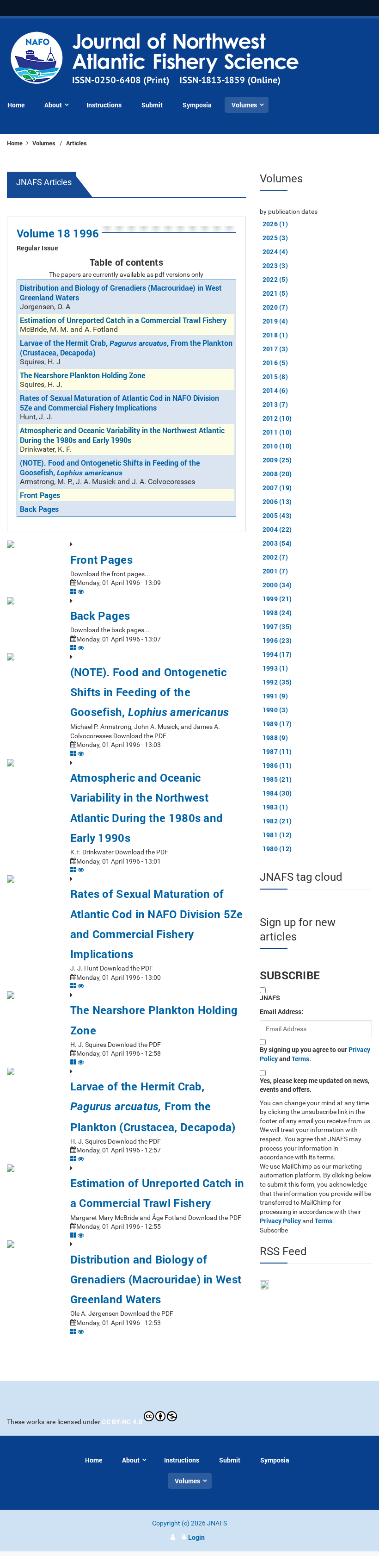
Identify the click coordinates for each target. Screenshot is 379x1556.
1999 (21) (277, 598)
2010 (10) (277, 446)
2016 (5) (275, 362)
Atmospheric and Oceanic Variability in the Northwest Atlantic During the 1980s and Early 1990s (122, 435)
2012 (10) (277, 418)
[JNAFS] (155, 59)
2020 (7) (275, 307)
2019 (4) (275, 321)
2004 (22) (277, 529)
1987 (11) (277, 751)
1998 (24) (277, 612)
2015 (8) (275, 376)
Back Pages (39, 509)
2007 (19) (277, 487)
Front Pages (40, 495)
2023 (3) (275, 265)
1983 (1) (275, 807)
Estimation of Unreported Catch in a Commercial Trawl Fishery (123, 320)
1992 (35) (277, 682)
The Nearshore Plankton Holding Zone (82, 375)
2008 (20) (277, 473)
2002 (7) (275, 557)
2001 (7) (275, 570)
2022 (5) (275, 279)
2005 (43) (277, 515)
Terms (300, 1058)
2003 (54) (277, 543)
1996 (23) (277, 640)
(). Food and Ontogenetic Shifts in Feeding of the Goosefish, (110, 467)
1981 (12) (277, 834)
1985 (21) (277, 779)
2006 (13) (277, 501)
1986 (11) (277, 765)
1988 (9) (275, 737)
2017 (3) (275, 348)
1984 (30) (277, 793)
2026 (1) (275, 223)
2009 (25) (277, 459)
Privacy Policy (280, 1220)
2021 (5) (275, 293)
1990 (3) (275, 709)
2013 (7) (275, 404)
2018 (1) (275, 334)
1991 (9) (275, 695)
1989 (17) (277, 723)
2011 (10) (277, 432)
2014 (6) (275, 390)
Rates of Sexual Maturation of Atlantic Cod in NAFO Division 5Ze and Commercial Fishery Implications (119, 402)
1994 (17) (277, 654)
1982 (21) (277, 820)
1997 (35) (277, 626)
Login (196, 1537)
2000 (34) (277, 584)
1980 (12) (277, 848)
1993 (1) (275, 668)
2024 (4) (275, 251)
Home (15, 143)
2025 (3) (275, 237)
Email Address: (281, 1011)
